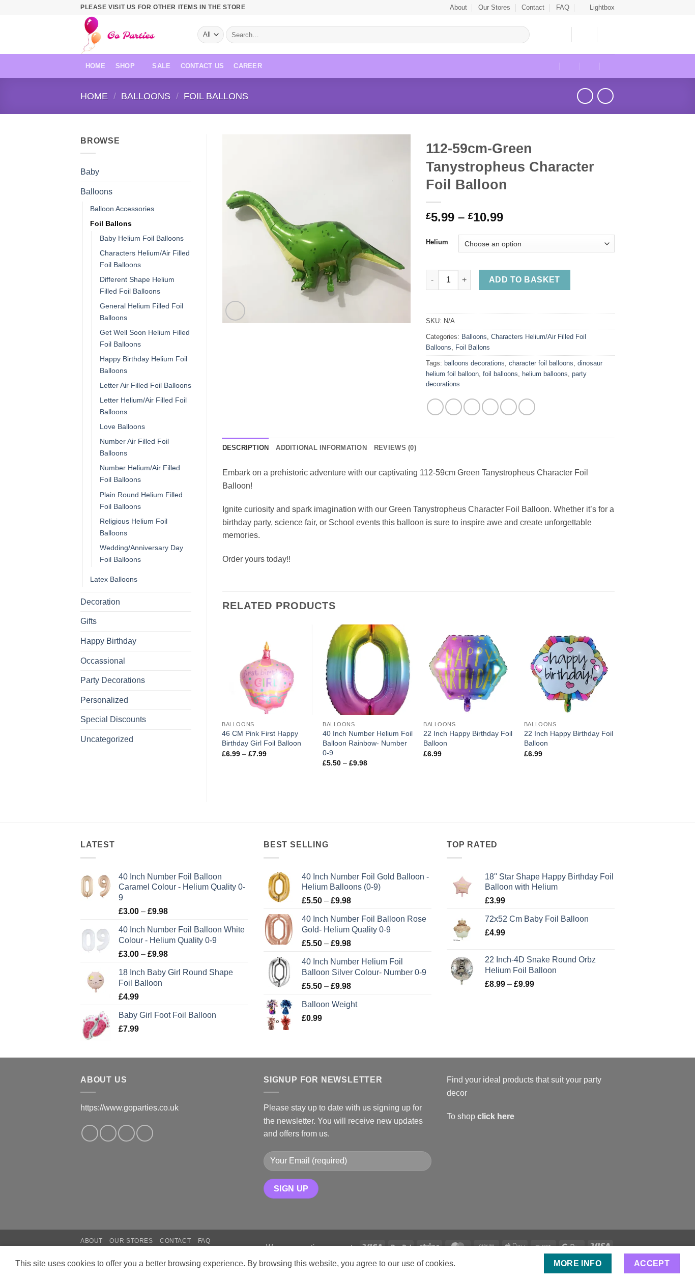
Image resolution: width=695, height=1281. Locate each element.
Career (248, 66)
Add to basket (524, 279)
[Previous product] (605, 96)
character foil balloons (541, 363)
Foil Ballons (216, 96)
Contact (533, 7)
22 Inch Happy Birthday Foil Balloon (467, 738)
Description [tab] (245, 447)
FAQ (562, 7)
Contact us (202, 66)
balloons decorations (474, 363)
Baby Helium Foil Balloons (142, 238)
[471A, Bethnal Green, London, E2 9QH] (549, 66)
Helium (437, 242)
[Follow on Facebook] (89, 1133)
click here (495, 1116)
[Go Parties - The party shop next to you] (131, 34)
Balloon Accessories (122, 209)
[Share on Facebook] (435, 406)
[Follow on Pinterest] (144, 1133)
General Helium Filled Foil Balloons (141, 312)
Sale (161, 66)
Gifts (88, 621)
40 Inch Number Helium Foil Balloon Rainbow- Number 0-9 (368, 742)
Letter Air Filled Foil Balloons (145, 385)
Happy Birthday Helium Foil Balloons (143, 365)
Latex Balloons (113, 579)
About (458, 7)
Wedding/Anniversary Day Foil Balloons (141, 553)
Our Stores (494, 7)
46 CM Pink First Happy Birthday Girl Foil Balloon (261, 738)
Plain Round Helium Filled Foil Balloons (141, 500)
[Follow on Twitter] (108, 1133)
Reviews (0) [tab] (395, 447)
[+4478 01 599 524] (610, 66)
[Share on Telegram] (526, 406)
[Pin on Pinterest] (490, 406)
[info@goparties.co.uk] (569, 66)
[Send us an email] (126, 1133)
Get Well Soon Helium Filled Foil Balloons (145, 338)
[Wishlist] (560, 34)
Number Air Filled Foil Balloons (134, 447)
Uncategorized (106, 739)
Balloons (145, 96)
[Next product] (585, 96)
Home (95, 66)
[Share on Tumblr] (508, 406)
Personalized (104, 700)
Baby (89, 171)
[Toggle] (185, 172)
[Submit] (520, 34)
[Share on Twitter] (453, 406)
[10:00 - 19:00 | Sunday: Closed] (590, 66)
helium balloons (545, 374)
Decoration (100, 601)
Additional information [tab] (321, 447)
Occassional (102, 661)
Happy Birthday (108, 641)
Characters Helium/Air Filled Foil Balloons (145, 259)
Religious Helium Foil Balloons (133, 527)
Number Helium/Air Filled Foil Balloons (140, 473)
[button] (598, 7)
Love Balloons (122, 426)
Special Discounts (113, 719)
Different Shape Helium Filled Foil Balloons (137, 285)
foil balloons (500, 374)
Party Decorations (112, 680)
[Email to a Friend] (472, 406)
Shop (125, 66)
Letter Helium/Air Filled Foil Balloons (143, 406)
